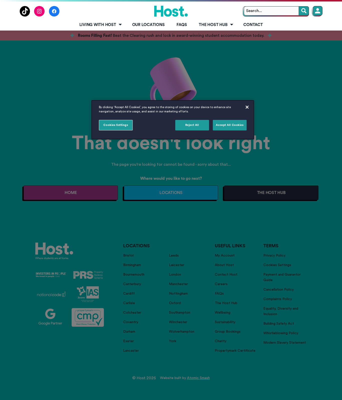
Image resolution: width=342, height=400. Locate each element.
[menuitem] (99, 25)
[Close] (247, 107)
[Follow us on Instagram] (39, 15)
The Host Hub (213, 25)
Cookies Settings (115, 125)
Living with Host (97, 25)
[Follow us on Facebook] (54, 15)
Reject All (192, 125)
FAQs (182, 25)
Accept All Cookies (229, 125)
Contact (253, 25)
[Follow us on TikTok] (25, 15)
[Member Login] (317, 11)
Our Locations (148, 25)
